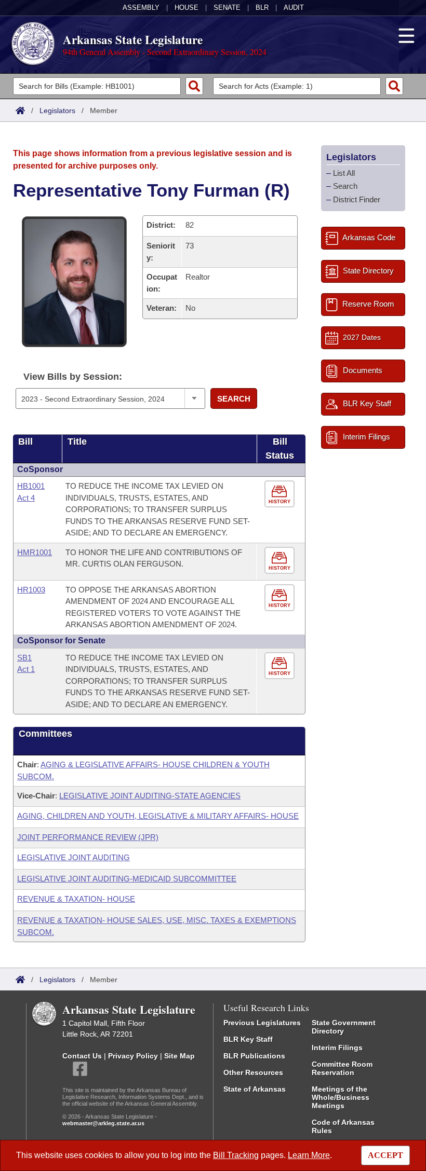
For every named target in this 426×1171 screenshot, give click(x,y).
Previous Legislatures (262, 1022)
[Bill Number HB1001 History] (280, 494)
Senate (227, 7)
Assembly (141, 7)
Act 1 (26, 669)
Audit (294, 7)
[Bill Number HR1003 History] (280, 598)
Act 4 (26, 497)
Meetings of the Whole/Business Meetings (340, 1097)
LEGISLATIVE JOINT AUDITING (73, 857)
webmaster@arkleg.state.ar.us (103, 1123)
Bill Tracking (236, 1155)
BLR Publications (254, 1056)
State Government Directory (344, 1026)
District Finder (356, 199)
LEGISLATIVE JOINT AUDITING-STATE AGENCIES (150, 795)
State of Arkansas (254, 1089)
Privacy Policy (133, 1056)
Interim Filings (337, 1047)
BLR (262, 7)
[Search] (194, 86)
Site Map (179, 1056)
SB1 (24, 657)
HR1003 (31, 589)
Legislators (57, 110)
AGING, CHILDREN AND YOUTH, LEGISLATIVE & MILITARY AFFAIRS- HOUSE (158, 815)
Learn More (309, 1155)
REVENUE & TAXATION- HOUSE (76, 898)
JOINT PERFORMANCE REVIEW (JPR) (87, 837)
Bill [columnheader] (25, 441)
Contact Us (82, 1056)
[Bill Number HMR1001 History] (280, 560)
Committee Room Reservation (342, 1068)
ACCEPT (385, 1155)
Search (233, 398)
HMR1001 (34, 552)
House (186, 7)
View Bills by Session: (72, 376)
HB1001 (31, 485)
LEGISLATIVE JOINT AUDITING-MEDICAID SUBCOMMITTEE (126, 878)
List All (344, 173)
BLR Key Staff (248, 1039)
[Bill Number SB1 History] (280, 666)
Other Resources (253, 1072)
